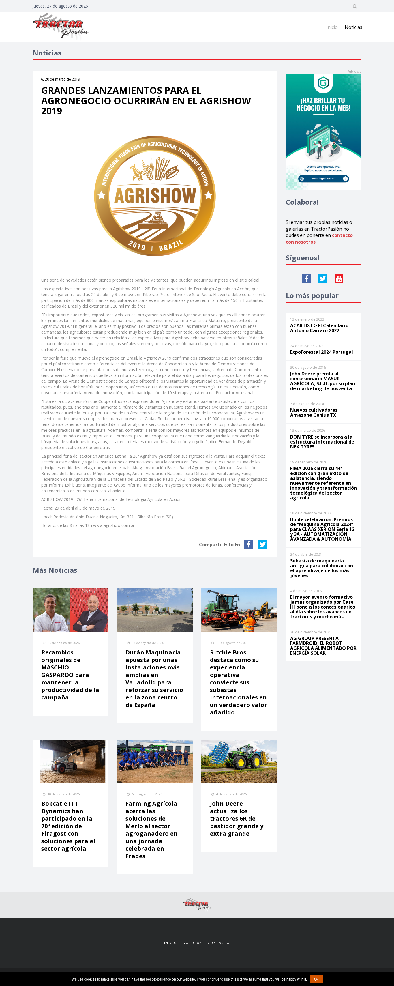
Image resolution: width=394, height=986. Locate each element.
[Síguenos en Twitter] (322, 278)
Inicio (332, 27)
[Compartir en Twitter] (263, 544)
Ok (316, 978)
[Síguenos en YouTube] (339, 278)
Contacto (219, 942)
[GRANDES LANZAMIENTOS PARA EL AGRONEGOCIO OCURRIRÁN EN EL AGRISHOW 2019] (155, 196)
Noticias (353, 27)
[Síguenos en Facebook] (306, 278)
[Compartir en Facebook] (249, 544)
